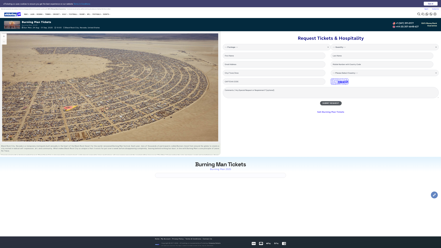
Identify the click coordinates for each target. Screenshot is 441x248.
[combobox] (277, 47)
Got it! (430, 3)
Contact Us (435, 9)
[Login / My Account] (435, 14)
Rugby (82, 14)
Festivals (96, 14)
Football (73, 14)
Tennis (47, 14)
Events (106, 14)
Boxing (39, 14)
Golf (64, 14)
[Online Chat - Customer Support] (422, 14)
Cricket (56, 14)
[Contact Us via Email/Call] (431, 14)
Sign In (426, 9)
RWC (26, 14)
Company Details (214, 243)
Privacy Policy (178, 239)
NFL (88, 14)
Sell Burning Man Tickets (330, 112)
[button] (419, 14)
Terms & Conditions (82, 3)
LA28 (32, 14)
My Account (166, 239)
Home (157, 239)
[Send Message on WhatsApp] (426, 14)
